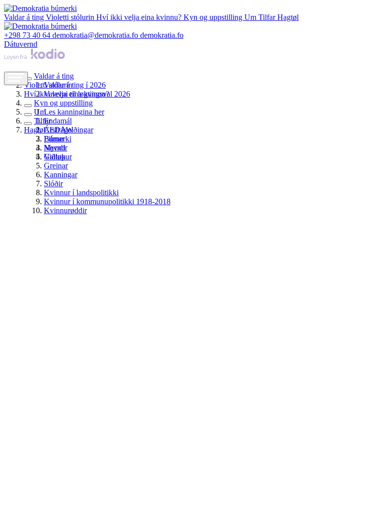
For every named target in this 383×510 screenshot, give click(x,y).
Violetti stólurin (71, 17)
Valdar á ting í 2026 (75, 85)
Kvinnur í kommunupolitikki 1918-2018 (107, 201)
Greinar (56, 165)
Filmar (54, 138)
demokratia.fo (162, 35)
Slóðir (53, 183)
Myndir (55, 147)
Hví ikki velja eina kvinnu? (140, 17)
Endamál (58, 121)
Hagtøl (288, 17)
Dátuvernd (20, 44)
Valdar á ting (25, 17)
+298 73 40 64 (28, 35)
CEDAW (58, 130)
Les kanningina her (74, 112)
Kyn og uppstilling (214, 17)
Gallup (54, 156)
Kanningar (60, 174)
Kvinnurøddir (65, 210)
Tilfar (267, 17)
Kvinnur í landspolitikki (81, 192)
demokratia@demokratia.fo (96, 35)
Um (251, 17)
